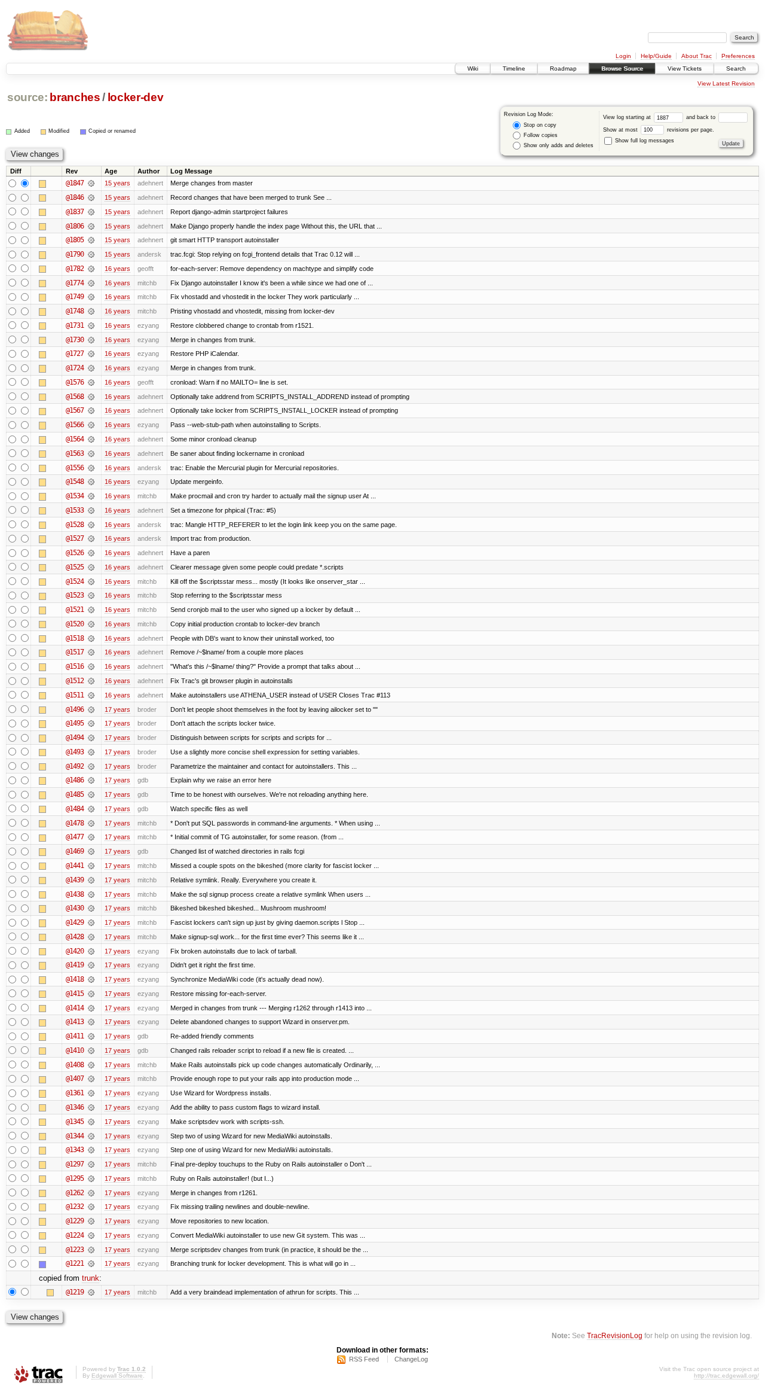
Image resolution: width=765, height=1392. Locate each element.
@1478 (75, 823)
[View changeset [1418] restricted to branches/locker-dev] (91, 979)
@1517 (75, 652)
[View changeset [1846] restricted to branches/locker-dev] (91, 197)
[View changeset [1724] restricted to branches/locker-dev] (91, 368)
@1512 (75, 681)
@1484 (75, 809)
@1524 (75, 581)
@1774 (75, 283)
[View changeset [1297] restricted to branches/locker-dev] (91, 1164)
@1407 (75, 1078)
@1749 (75, 297)
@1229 (75, 1221)
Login (623, 56)
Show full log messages (643, 141)
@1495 (75, 723)
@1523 (75, 595)
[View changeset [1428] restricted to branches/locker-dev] (91, 937)
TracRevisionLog (614, 1335)
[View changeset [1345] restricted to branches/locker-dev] (91, 1121)
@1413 (75, 1022)
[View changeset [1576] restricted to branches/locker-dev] (91, 382)
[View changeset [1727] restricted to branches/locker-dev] (91, 353)
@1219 (75, 1292)
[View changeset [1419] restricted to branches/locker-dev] (91, 965)
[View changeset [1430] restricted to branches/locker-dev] (91, 908)
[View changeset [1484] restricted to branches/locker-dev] (91, 809)
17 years (117, 709)
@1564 (75, 439)
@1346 (75, 1107)
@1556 (75, 468)
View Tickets (685, 68)
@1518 (75, 638)
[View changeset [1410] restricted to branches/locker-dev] (91, 1050)
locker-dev (136, 97)
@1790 (75, 254)
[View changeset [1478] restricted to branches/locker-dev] (91, 823)
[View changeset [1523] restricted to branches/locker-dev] (91, 595)
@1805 (75, 240)
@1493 (75, 752)
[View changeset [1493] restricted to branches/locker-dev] (91, 752)
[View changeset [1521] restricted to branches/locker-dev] (91, 609)
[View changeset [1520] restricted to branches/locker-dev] (91, 624)
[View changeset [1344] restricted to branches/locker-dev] (91, 1136)
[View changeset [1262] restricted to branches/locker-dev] (91, 1193)
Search (736, 68)
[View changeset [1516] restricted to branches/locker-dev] (91, 666)
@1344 (75, 1136)
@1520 (75, 624)
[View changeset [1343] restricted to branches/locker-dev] (91, 1150)
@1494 (75, 737)
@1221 (75, 1263)
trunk (90, 1278)
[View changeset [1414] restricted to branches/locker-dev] (91, 1008)
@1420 (75, 951)
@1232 (75, 1206)
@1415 (75, 993)
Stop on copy (539, 125)
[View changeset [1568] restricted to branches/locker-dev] (91, 396)
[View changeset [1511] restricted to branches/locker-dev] (91, 695)
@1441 (75, 865)
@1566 (75, 425)
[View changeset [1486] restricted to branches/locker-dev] (91, 780)
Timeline (514, 68)
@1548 (75, 481)
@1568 (75, 396)
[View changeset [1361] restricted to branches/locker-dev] (91, 1093)
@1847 (75, 183)
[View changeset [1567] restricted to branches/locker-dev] (91, 410)
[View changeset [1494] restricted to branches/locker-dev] (91, 737)
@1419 (75, 965)
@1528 (75, 524)
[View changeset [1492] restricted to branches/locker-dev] (91, 766)
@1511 (75, 695)
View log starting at (628, 117)
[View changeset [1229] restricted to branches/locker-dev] (91, 1221)
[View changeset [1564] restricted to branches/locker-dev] (91, 439)
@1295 (75, 1178)
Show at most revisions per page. (658, 130)
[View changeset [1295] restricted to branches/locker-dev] (91, 1178)
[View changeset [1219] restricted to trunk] (91, 1292)
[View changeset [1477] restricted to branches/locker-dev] (91, 837)
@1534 (75, 496)
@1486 (75, 780)
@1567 (75, 410)
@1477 (75, 837)
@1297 (75, 1164)
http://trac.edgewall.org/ (726, 1375)
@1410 (75, 1050)
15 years (117, 183)
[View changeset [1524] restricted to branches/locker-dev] (91, 581)
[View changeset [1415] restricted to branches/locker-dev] (91, 993)
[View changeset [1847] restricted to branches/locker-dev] (91, 183)
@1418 (75, 979)
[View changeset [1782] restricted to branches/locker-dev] (91, 268)
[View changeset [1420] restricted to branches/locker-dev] (91, 951)
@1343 (75, 1150)
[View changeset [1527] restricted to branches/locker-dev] (91, 538)
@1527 (75, 538)
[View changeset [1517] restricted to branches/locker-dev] (91, 652)
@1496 (75, 709)
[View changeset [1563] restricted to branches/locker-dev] (91, 453)
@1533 (75, 510)
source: (27, 97)
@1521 (75, 609)
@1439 (75, 880)
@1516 (75, 666)
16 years (117, 268)
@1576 (75, 382)
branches (75, 97)
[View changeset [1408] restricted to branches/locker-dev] (91, 1065)
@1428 (75, 937)
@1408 (75, 1065)
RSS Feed (364, 1359)
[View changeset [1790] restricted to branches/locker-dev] (91, 254)
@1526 (75, 553)
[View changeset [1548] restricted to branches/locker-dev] (91, 481)
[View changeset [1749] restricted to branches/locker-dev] (91, 297)
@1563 (75, 453)
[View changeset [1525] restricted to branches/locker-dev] (91, 567)
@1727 (75, 353)
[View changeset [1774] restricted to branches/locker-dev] (91, 283)
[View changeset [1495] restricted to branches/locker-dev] (91, 723)
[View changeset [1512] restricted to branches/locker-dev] (91, 681)
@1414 (75, 1008)
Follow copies (540, 135)
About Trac (696, 56)
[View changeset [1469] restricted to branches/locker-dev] (91, 851)
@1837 (75, 212)
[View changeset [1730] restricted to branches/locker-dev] (91, 340)
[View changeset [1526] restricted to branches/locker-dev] (91, 553)
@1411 (75, 1036)
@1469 (75, 851)
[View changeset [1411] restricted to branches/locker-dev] (91, 1036)
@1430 (75, 908)
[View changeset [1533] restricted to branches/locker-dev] (91, 510)
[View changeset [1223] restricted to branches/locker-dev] (91, 1249)
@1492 (75, 766)
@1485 (75, 794)
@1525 (75, 567)
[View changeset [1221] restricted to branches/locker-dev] (91, 1263)
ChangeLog (411, 1359)
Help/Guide (656, 56)
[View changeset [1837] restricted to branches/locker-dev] (91, 212)
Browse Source (622, 68)
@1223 (75, 1249)
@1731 (75, 325)
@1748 (75, 311)
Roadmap (563, 68)
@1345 (75, 1121)
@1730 (75, 340)
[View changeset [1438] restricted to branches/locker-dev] (91, 894)
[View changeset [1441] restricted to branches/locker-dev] (91, 865)
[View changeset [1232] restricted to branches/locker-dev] (91, 1206)
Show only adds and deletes (557, 145)
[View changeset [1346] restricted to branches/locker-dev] (91, 1107)
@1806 (75, 226)
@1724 (75, 368)
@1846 (75, 197)
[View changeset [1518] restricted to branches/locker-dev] (91, 638)
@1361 (75, 1093)
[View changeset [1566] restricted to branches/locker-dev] (91, 425)
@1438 (75, 894)
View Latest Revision (726, 83)
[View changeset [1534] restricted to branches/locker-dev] (91, 496)
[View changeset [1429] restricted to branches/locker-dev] (91, 922)
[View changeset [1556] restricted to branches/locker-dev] (91, 468)
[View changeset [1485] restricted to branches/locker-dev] (91, 794)
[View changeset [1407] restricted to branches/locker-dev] (91, 1078)
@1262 (75, 1193)
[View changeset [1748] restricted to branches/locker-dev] (91, 311)
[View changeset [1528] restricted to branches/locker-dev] (91, 524)
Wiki (472, 68)
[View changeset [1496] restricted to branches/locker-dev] (91, 709)
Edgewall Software (117, 1375)
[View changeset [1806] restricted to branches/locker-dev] (91, 226)
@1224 (75, 1235)
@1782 (75, 268)
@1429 (75, 922)
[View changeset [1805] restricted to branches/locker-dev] (91, 240)
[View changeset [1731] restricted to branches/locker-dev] (91, 325)
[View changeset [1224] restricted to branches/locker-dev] (91, 1235)
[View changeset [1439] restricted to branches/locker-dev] (91, 880)
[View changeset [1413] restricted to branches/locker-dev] (91, 1022)
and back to (701, 117)
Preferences (738, 56)
